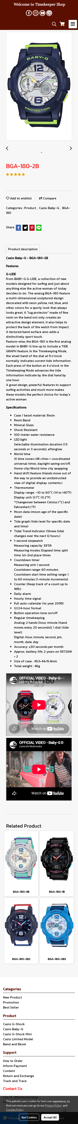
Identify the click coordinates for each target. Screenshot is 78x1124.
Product (30, 207)
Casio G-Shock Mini (17, 1034)
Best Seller (11, 1007)
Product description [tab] (23, 249)
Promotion (11, 1002)
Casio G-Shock (14, 1024)
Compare (49, 198)
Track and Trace (15, 1080)
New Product (12, 997)
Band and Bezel (14, 1044)
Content (9, 1070)
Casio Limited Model (18, 1039)
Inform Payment (15, 1065)
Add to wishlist (20, 198)
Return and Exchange (18, 1075)
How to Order (13, 1060)
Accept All (50, 1117)
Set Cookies (29, 1117)
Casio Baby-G (49, 207)
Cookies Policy (14, 1109)
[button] (53, 24)
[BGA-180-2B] (39, 86)
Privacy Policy (53, 1105)
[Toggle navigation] (72, 24)
